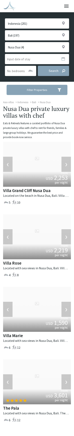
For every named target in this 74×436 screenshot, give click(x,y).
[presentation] (8, 164)
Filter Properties (37, 90)
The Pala (11, 408)
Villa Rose (12, 263)
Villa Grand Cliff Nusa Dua (27, 190)
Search (53, 71)
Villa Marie (13, 335)
